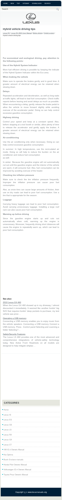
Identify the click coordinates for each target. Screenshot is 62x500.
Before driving (38, 33)
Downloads (37, 3)
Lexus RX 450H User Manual (21, 33)
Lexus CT (8, 444)
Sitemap (26, 3)
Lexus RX (6, 33)
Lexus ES (8, 419)
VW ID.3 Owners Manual (14, 449)
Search (47, 3)
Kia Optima (8, 454)
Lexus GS (8, 424)
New (12, 3)
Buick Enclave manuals (13, 459)
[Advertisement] (31, 46)
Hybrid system (49, 33)
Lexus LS (8, 429)
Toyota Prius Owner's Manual (16, 474)
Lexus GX (8, 439)
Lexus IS (7, 414)
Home (5, 3)
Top (18, 3)
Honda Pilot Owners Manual (15, 464)
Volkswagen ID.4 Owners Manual (17, 469)
